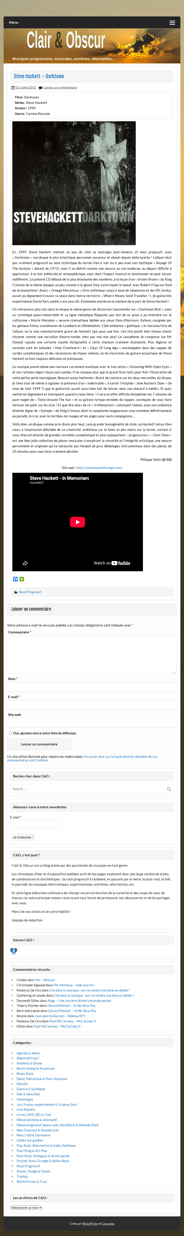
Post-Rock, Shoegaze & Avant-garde (43, 1156)
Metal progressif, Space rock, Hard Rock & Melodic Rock (58, 1125)
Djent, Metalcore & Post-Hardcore (42, 1079)
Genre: (20, 114)
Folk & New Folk (28, 1094)
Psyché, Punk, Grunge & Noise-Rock (43, 1161)
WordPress (90, 1223)
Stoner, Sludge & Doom (33, 1171)
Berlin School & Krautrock (36, 1068)
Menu (13, 22)
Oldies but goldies (30, 1140)
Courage (108, 1223)
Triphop (22, 1176)
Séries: (20, 103)
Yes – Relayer (45, 980)
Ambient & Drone (29, 1063)
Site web (14, 714)
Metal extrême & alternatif (37, 1120)
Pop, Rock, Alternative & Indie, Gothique (46, 1145)
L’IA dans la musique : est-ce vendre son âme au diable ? (89, 990)
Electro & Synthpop (31, 1089)
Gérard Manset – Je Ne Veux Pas (71, 1005)
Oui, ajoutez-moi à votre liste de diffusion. (45, 733)
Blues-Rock (25, 1074)
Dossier (22, 1084)
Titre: (19, 97)
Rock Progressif (30, 592)
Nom (13, 679)
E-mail (14, 697)
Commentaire (19, 632)
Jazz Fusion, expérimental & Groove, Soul (47, 1104)
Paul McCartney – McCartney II (72, 1021)
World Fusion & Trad (32, 1181)
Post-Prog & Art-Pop (32, 1151)
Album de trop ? (28, 1058)
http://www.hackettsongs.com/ (99, 468)
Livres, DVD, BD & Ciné (34, 1115)
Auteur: (21, 108)
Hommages (25, 1099)
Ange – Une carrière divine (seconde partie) (79, 1000)
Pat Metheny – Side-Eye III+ (74, 985)
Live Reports (26, 1109)
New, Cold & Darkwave (33, 1135)
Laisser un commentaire (60, 87)
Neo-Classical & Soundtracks (38, 1130)
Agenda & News (28, 1053)
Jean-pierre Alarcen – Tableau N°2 (60, 1016)
